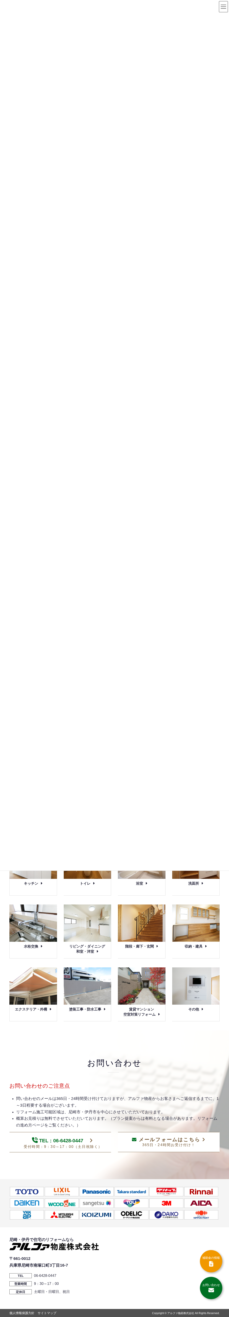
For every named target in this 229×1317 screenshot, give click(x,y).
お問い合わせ (211, 1285)
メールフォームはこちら (169, 1142)
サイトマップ (47, 1313)
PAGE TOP (219, 1273)
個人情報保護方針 (21, 1313)
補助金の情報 (211, 1257)
